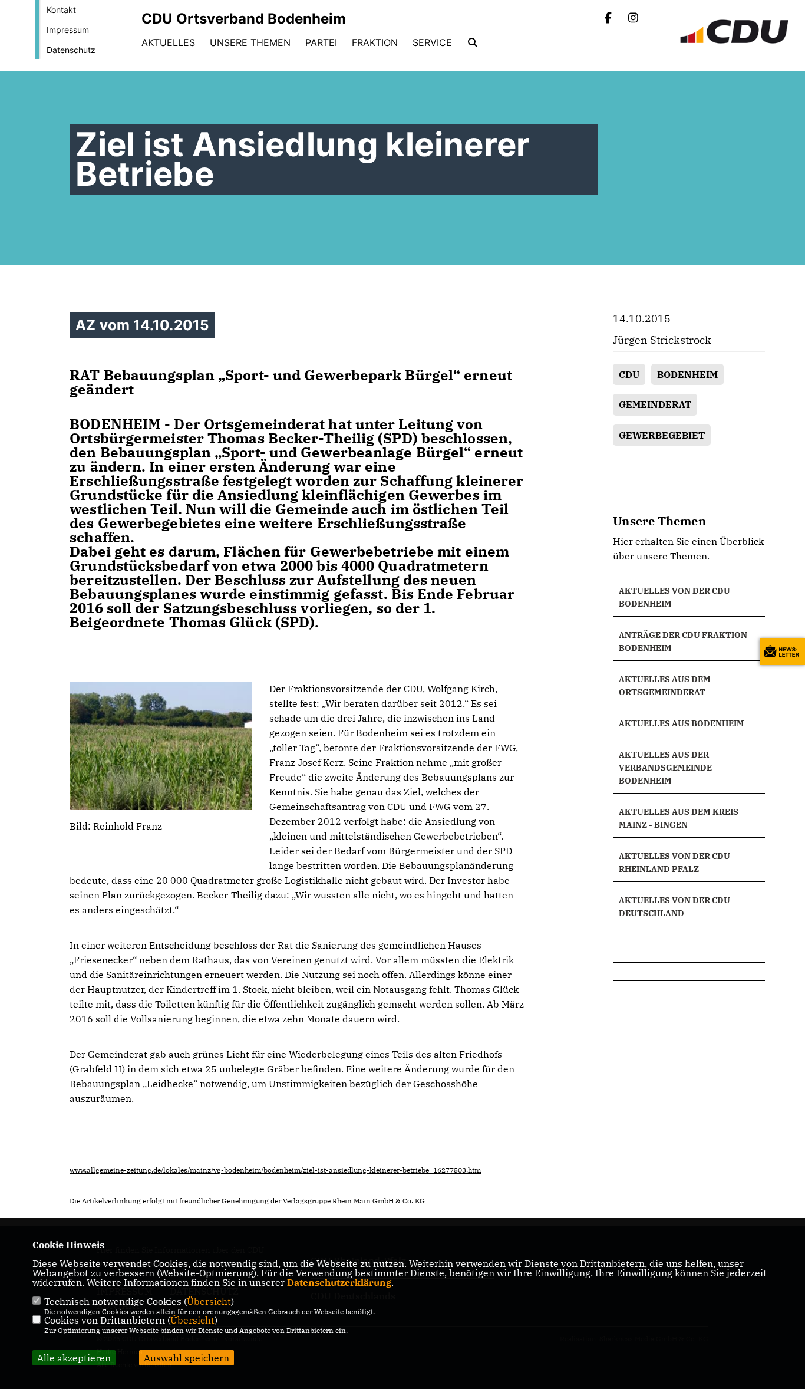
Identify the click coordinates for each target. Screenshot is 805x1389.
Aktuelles (168, 42)
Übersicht (209, 1301)
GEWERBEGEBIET (662, 435)
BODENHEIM (687, 374)
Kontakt (61, 10)
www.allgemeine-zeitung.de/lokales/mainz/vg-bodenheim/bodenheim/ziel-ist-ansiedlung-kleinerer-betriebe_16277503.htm (275, 1170)
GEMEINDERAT (655, 404)
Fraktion (375, 42)
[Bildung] (688, 935)
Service (432, 42)
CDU (629, 374)
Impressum (68, 30)
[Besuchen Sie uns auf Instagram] (633, 19)
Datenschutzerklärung (339, 1282)
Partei (321, 42)
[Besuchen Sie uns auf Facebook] (609, 19)
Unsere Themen (250, 42)
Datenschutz (71, 50)
